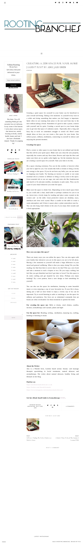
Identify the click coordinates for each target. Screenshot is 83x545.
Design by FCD (76, 541)
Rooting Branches (63, 541)
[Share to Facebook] (51, 405)
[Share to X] (48, 405)
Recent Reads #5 (13, 209)
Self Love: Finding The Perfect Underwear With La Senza (14, 174)
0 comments (70, 406)
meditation (31, 406)
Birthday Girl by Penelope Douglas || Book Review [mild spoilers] (14, 191)
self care (39, 406)
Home (4, 541)
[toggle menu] (5, 2)
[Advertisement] (53, 515)
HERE (62, 398)
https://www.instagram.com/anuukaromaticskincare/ (45, 390)
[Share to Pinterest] (54, 405)
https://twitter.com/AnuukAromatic (39, 387)
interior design (35, 404)
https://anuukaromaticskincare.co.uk (39, 385)
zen (35, 407)
